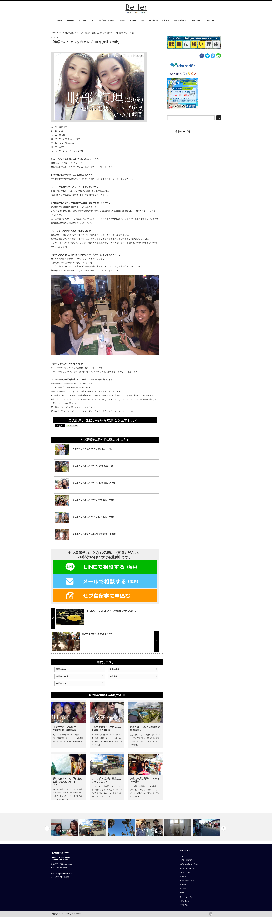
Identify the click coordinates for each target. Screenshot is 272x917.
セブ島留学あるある (106, 20)
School (122, 20)
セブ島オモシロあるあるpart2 (97, 633)
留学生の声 (153, 20)
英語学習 (114, 676)
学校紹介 (183, 888)
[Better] (136, 12)
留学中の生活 (62, 676)
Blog (142, 20)
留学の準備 (115, 669)
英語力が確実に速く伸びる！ (190, 864)
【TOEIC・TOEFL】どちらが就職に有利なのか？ (111, 610)
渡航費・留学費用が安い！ (189, 860)
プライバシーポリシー (188, 897)
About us (70, 20)
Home (59, 20)
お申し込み (210, 20)
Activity (133, 20)
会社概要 (165, 20)
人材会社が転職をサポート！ (190, 868)
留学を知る (61, 669)
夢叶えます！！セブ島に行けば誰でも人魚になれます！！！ (68, 781)
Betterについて (185, 872)
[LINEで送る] (72, 425)
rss (210, 914)
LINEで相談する (180, 20)
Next (223, 828)
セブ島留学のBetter (60, 853)
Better (63, 914)
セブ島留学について (86, 20)
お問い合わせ (196, 20)
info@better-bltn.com (64, 874)
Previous (47, 828)
